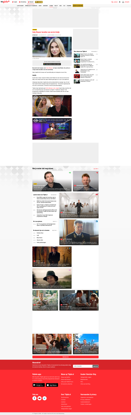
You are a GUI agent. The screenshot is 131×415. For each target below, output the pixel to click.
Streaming (69, 5)
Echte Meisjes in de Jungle (52, 88)
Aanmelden (95, 366)
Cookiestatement (85, 402)
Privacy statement (85, 400)
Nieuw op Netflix (65, 377)
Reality (56, 5)
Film (64, 5)
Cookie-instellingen (86, 404)
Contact (63, 400)
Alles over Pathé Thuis (67, 382)
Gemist (40, 5)
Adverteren (64, 404)
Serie (60, 5)
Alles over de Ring (85, 384)
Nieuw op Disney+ (66, 379)
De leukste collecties (66, 384)
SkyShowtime (65, 397)
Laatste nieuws (20, 5)
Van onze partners (66, 406)
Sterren (51, 5)
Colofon (63, 402)
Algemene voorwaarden (87, 397)
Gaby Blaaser (49, 68)
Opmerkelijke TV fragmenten (31, 5)
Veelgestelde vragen (86, 377)
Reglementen (84, 379)
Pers (82, 382)
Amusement (45, 5)
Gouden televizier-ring (78, 5)
